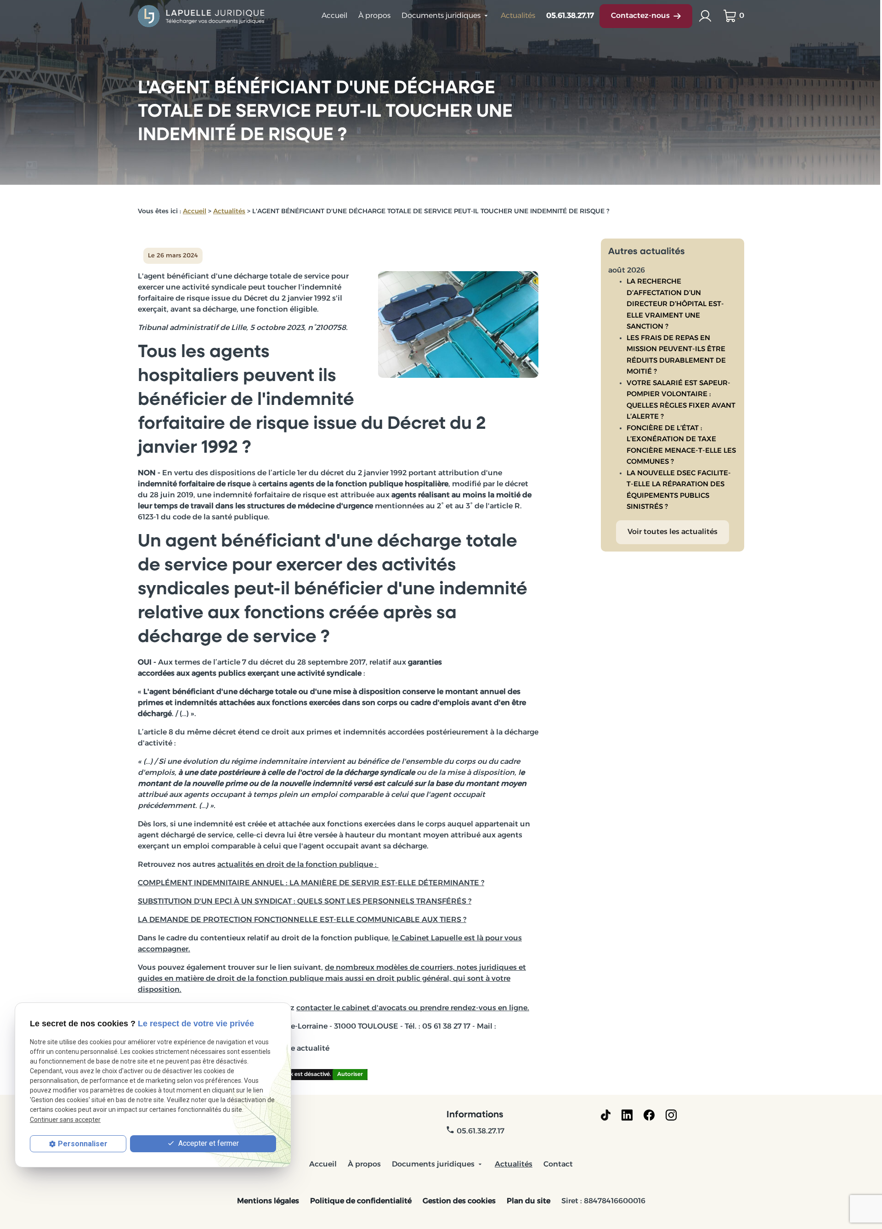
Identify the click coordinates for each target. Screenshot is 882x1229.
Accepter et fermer (207, 1143)
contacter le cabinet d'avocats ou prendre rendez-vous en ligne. (412, 1008)
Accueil (334, 16)
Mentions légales (268, 1201)
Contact (558, 1164)
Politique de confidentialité (361, 1201)
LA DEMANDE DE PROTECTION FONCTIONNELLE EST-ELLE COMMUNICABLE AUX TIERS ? (302, 920)
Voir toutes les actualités (673, 532)
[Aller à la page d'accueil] (202, 16)
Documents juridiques (441, 16)
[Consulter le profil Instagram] (671, 1115)
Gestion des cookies (459, 1201)
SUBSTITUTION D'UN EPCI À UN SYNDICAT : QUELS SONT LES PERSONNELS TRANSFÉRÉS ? (304, 901)
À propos (374, 16)
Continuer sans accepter (65, 1119)
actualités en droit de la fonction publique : (298, 865)
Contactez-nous (640, 16)
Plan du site (528, 1201)
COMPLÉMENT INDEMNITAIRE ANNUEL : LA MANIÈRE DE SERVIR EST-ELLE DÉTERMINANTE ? (311, 883)
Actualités (518, 16)
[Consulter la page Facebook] (649, 1115)
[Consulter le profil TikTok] (606, 1115)
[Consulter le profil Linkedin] (627, 1115)
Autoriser (350, 1074)
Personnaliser (82, 1143)
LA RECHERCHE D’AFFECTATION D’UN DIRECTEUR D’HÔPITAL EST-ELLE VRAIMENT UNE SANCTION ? (675, 304)
